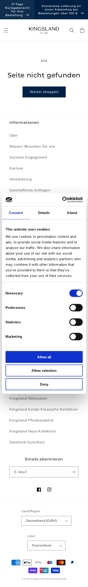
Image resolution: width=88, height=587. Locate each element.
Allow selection (44, 371)
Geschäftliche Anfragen (29, 190)
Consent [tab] (16, 212)
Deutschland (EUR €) (41, 520)
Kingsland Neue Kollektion (32, 431)
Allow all (44, 357)
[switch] (76, 307)
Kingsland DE (37, 579)
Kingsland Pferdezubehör (31, 420)
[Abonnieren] (73, 471)
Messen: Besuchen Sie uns (32, 146)
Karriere (16, 168)
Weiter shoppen (44, 92)
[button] (6, 30)
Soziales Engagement (28, 157)
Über (13, 135)
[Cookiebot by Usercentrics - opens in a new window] (63, 200)
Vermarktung (20, 179)
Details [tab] (44, 212)
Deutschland (41, 545)
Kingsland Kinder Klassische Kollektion (43, 409)
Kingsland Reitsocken (28, 398)
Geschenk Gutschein (27, 442)
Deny (44, 384)
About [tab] (72, 212)
